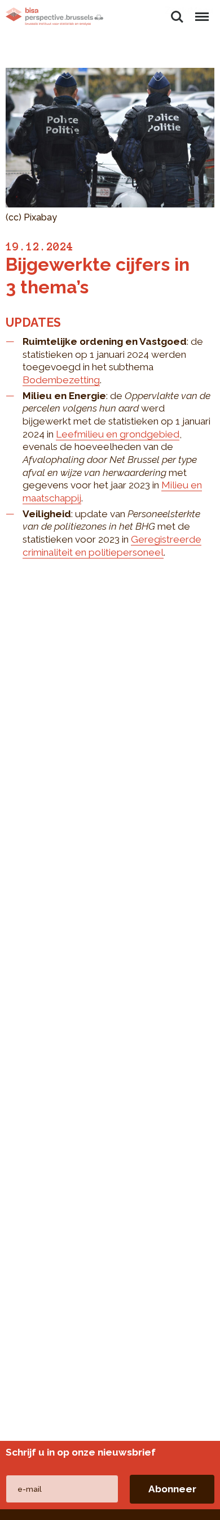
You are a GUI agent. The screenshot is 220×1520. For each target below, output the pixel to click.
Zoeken (177, 10)
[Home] (54, 16)
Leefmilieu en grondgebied (117, 434)
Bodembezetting (61, 380)
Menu (201, 10)
